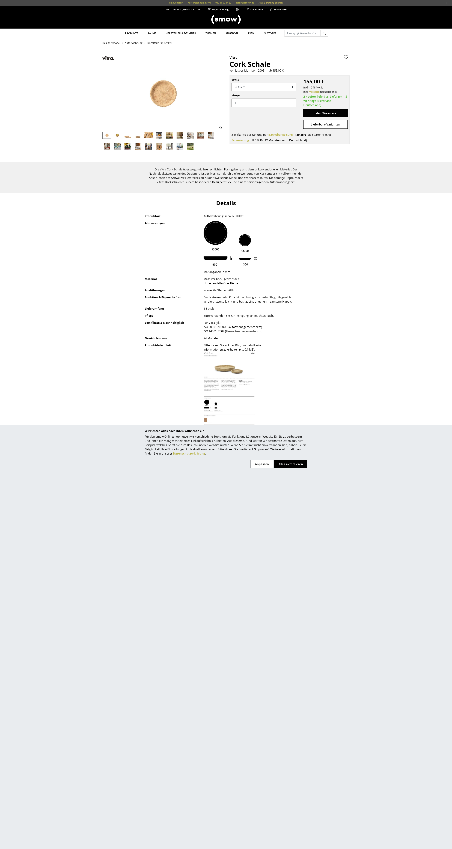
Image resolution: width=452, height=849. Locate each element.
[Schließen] (447, 3)
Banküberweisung (280, 135)
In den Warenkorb (325, 113)
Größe (235, 79)
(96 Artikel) (159, 43)
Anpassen (262, 464)
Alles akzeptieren (290, 464)
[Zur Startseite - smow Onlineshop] (226, 19)
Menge (235, 95)
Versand (314, 91)
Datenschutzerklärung (189, 453)
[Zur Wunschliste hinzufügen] (346, 57)
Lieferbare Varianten (325, 124)
